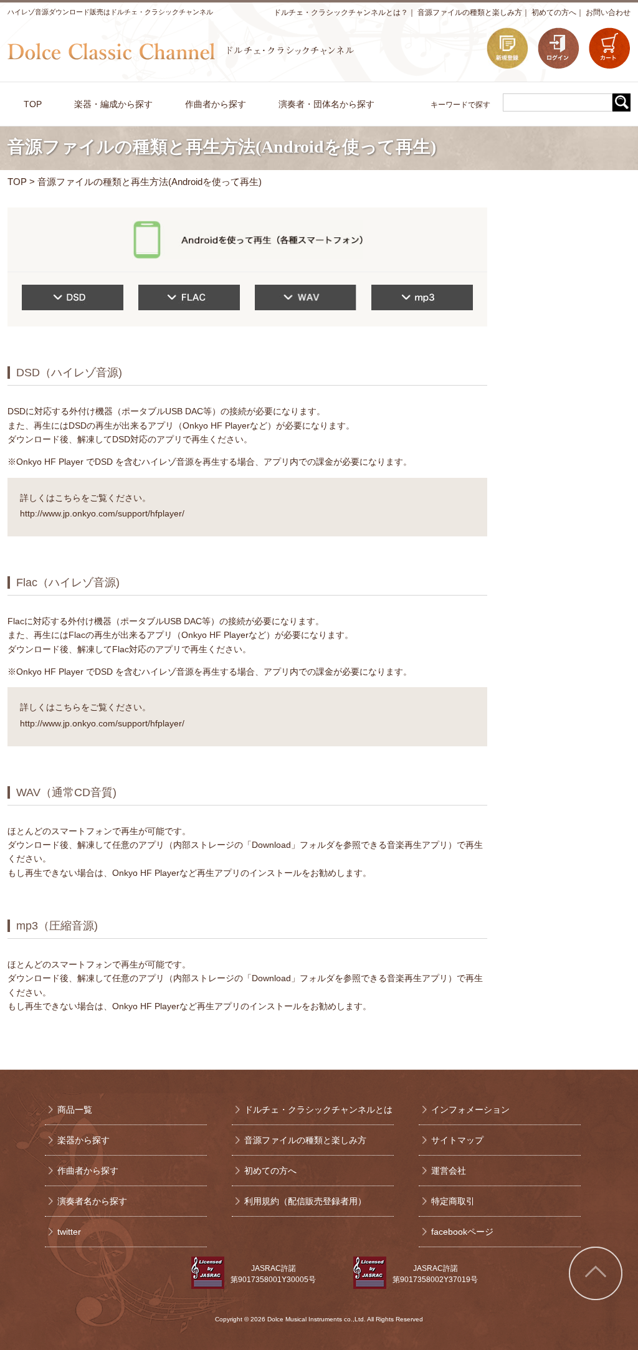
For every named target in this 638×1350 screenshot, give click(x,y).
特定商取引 (453, 1201)
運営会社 (448, 1171)
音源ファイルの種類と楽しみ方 (469, 12)
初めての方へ (553, 12)
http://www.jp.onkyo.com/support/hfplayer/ (102, 513)
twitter (69, 1232)
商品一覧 (74, 1110)
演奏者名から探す (92, 1201)
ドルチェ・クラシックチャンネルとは (318, 1110)
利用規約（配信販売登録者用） (305, 1201)
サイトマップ (457, 1140)
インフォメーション (470, 1110)
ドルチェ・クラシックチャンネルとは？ (341, 12)
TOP (17, 181)
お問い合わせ (608, 12)
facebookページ (462, 1232)
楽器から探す (83, 1140)
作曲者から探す (87, 1171)
